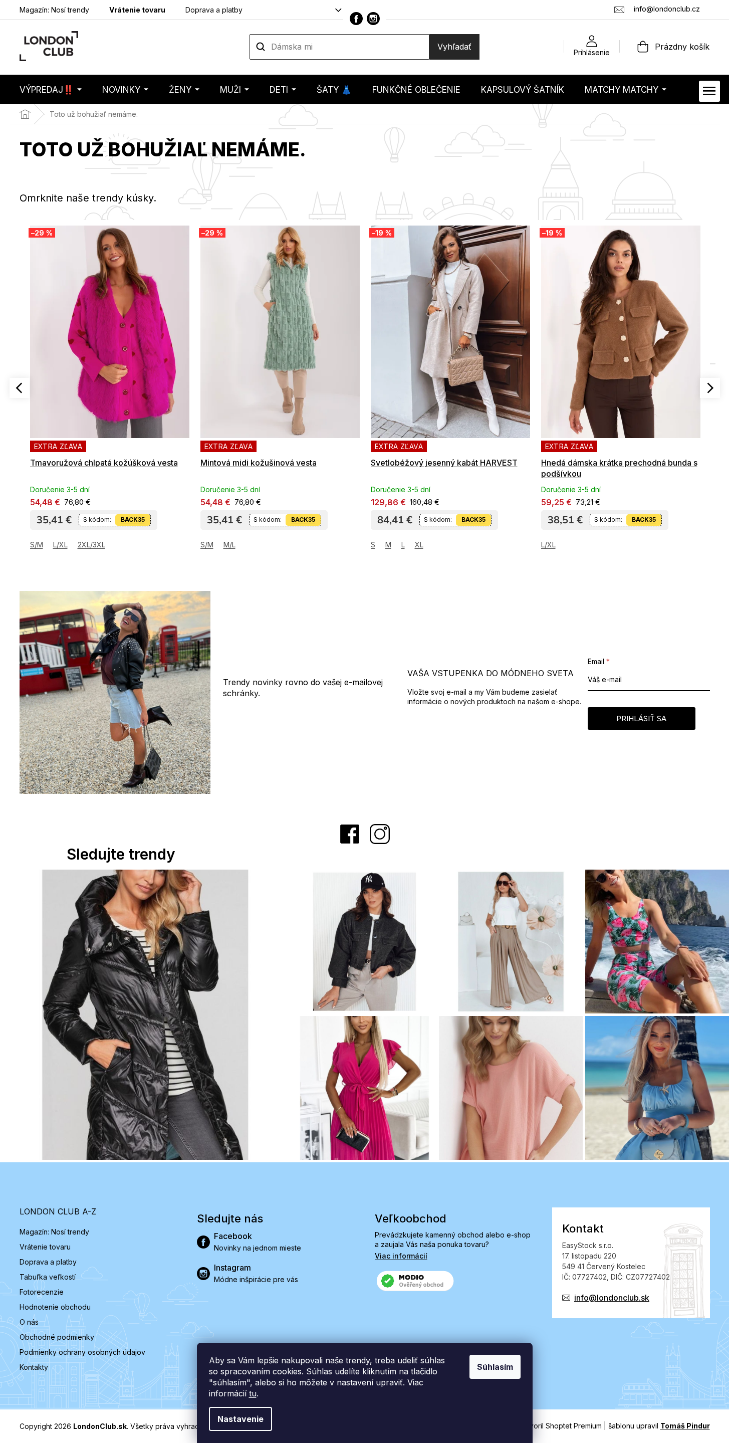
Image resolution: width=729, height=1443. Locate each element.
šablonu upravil (659, 1425)
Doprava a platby (213, 10)
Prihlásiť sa (641, 718)
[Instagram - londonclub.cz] (373, 18)
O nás (29, 1322)
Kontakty (34, 1367)
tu (253, 1393)
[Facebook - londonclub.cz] (356, 18)
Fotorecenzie (42, 1292)
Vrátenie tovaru (137, 10)
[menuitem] (51, 89)
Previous (20, 388)
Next (710, 388)
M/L (229, 544)
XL (419, 544)
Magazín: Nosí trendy (54, 10)
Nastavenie (240, 1419)
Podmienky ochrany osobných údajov (82, 1352)
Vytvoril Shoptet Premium (560, 1425)
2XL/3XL (91, 544)
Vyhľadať (454, 47)
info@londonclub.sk (611, 1298)
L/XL (60, 544)
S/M (36, 544)
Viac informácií (401, 1256)
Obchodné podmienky (57, 1337)
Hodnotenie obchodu (55, 1307)
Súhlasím (495, 1367)
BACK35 (133, 519)
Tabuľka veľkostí (48, 1277)
